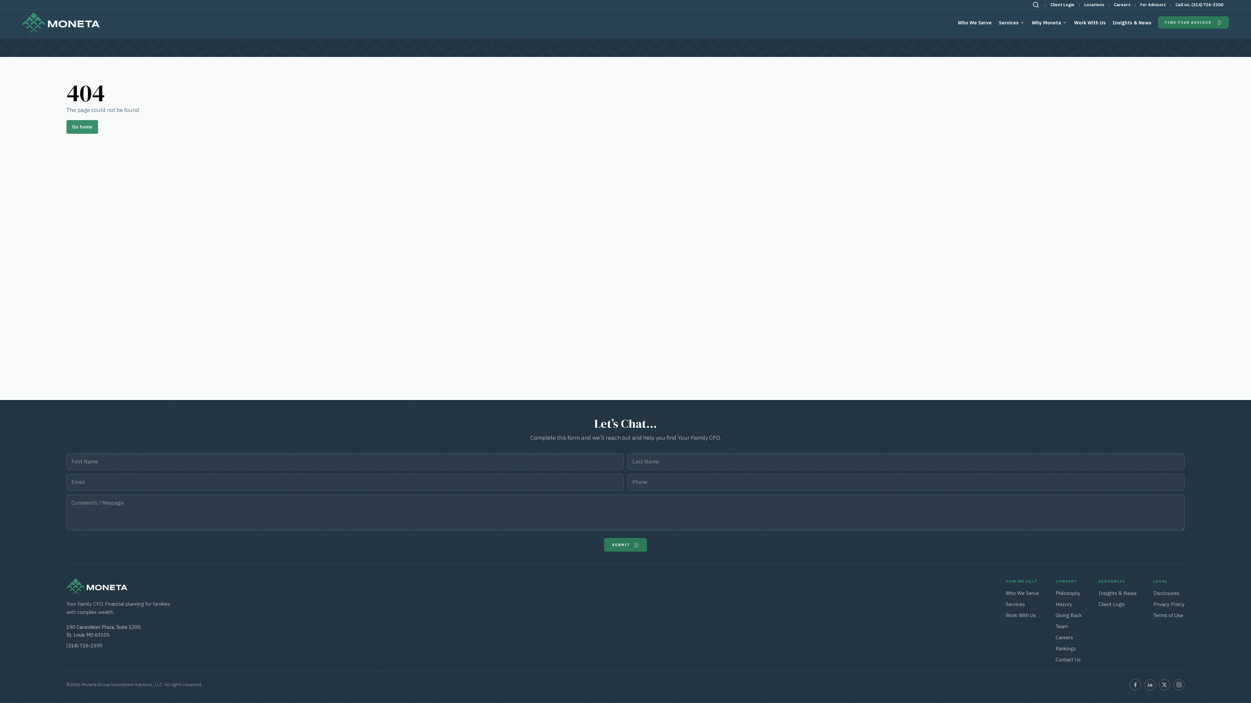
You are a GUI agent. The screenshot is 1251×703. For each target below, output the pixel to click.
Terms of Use (1168, 615)
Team (1062, 626)
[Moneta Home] (96, 592)
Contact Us (1068, 659)
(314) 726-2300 (1207, 4)
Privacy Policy (1169, 604)
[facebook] (1135, 684)
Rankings (1066, 648)
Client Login (1062, 4)
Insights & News (1132, 23)
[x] (1164, 684)
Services (1009, 23)
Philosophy (1068, 593)
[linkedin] (1150, 684)
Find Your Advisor (1188, 22)
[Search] (1036, 5)
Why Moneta (1046, 23)
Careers (1122, 4)
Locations (1094, 4)
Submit (621, 545)
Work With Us (1090, 23)
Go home (82, 127)
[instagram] (1179, 684)
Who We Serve (975, 23)
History (1064, 604)
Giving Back (1069, 615)
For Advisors (1153, 4)
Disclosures (1166, 593)
